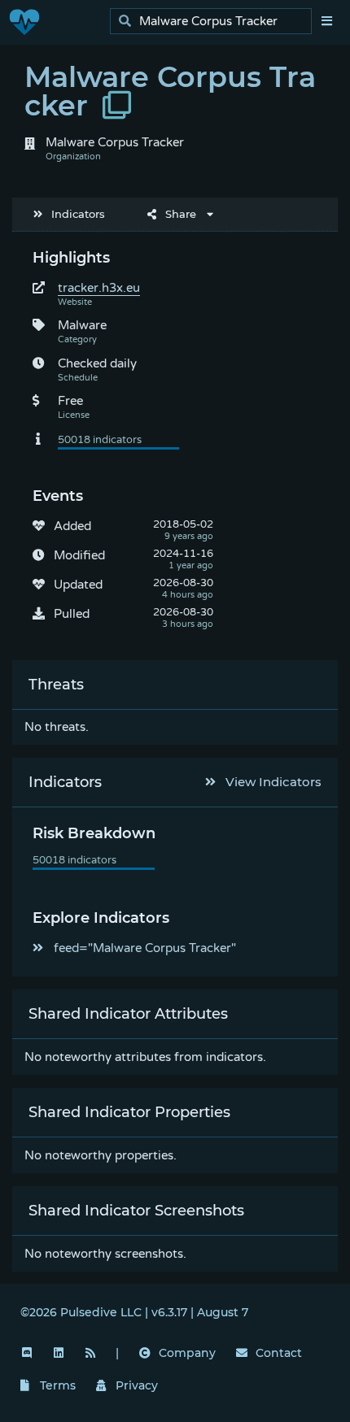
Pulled (72, 614)
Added (72, 526)
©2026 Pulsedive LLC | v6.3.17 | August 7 (134, 1312)
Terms (58, 1385)
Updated (78, 584)
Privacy (137, 1385)
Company (187, 1353)
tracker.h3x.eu (99, 287)
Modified (79, 555)
